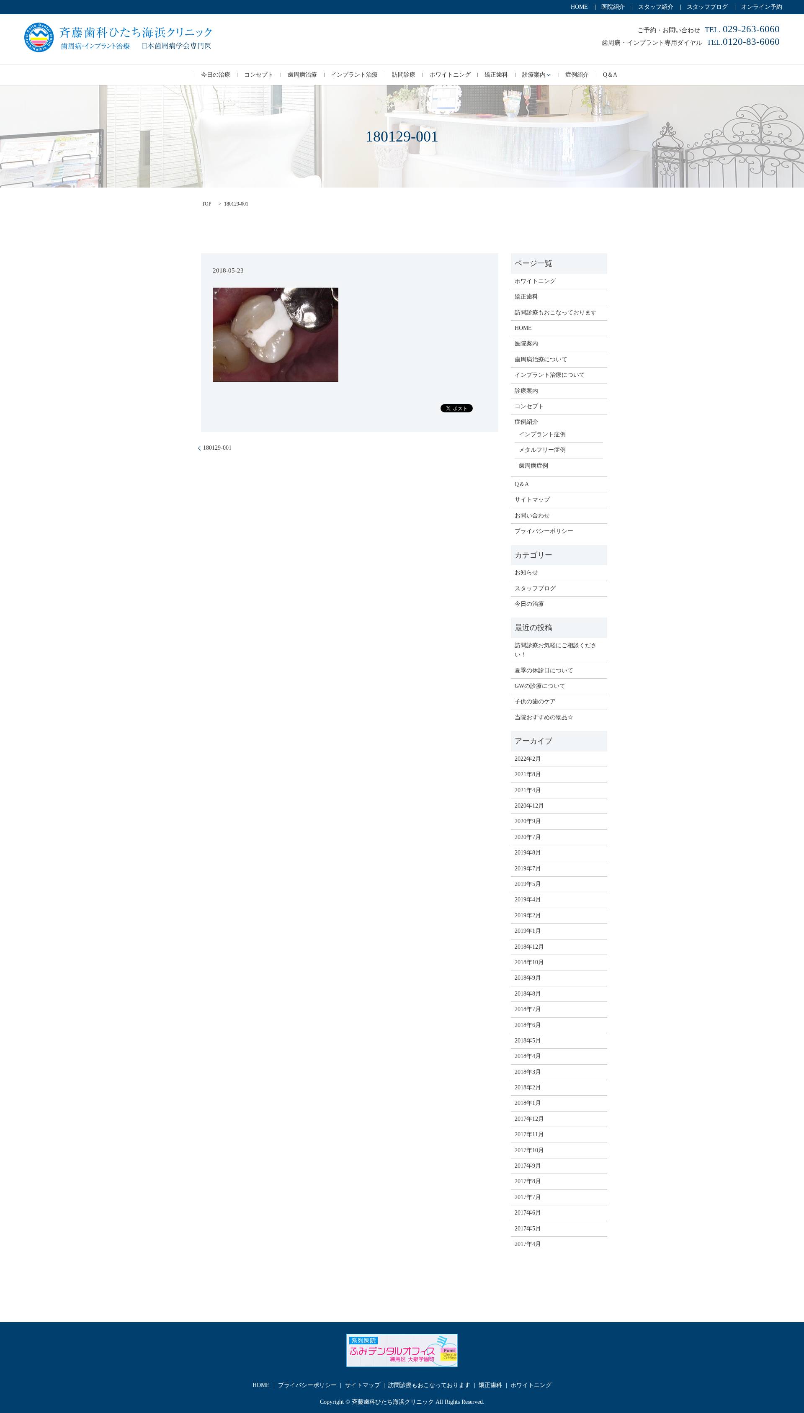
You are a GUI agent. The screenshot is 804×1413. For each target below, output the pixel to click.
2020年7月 (528, 837)
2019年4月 (528, 899)
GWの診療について (540, 686)
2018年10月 (529, 962)
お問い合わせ (532, 515)
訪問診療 (403, 75)
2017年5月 (528, 1228)
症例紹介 (577, 75)
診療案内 (534, 75)
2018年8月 (528, 994)
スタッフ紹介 (655, 7)
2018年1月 (528, 1103)
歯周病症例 (533, 466)
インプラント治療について (550, 375)
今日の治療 (215, 75)
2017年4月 (528, 1244)
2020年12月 (529, 806)
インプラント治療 (354, 75)
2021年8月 (528, 774)
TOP (206, 204)
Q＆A (610, 75)
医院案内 (526, 343)
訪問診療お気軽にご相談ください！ (556, 650)
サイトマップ (532, 500)
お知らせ (526, 572)
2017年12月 (529, 1119)
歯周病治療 (302, 75)
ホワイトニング (450, 75)
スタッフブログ (707, 7)
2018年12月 (529, 947)
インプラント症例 (542, 434)
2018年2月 (528, 1087)
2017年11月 (529, 1134)
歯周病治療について (541, 359)
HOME (579, 7)
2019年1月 (528, 931)
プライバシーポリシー (544, 531)
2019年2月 (528, 915)
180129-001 (217, 448)
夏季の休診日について (544, 670)
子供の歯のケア (535, 701)
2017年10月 (529, 1150)
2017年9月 (528, 1166)
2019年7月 (528, 868)
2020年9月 (528, 821)
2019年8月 (528, 852)
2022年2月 (528, 759)
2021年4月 (528, 790)
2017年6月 (528, 1213)
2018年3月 (528, 1072)
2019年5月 (528, 884)
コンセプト (258, 75)
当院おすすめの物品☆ (544, 717)
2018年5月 (528, 1040)
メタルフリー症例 (542, 450)
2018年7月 (528, 1009)
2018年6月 (528, 1025)
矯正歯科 (496, 75)
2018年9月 (528, 978)
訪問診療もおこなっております (556, 312)
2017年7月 (528, 1197)
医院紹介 (613, 7)
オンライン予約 (761, 7)
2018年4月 (528, 1056)
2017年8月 (528, 1181)
